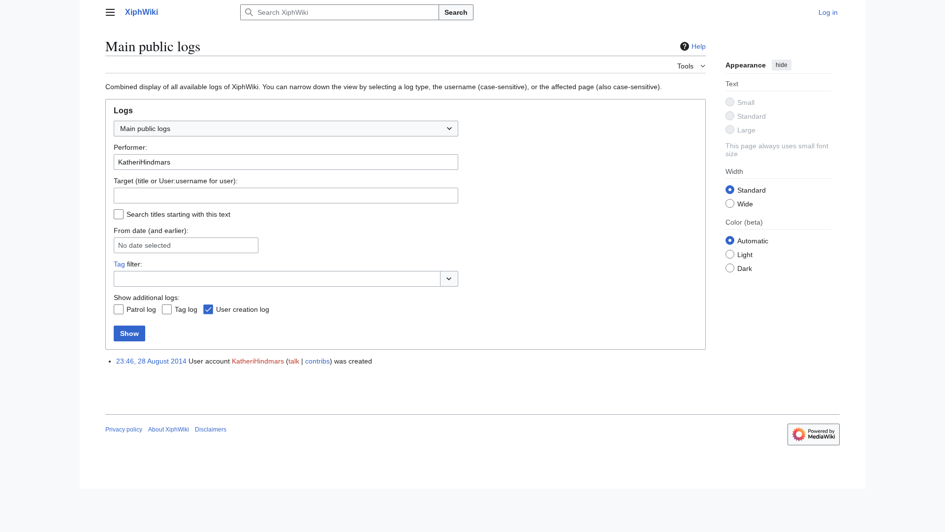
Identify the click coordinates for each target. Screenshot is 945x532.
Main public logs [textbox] (145, 129)
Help (699, 46)
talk (293, 361)
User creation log (242, 309)
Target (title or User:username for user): (176, 181)
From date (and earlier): (151, 230)
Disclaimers (210, 429)
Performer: (130, 147)
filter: (128, 264)
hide (782, 65)
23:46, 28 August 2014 (151, 361)
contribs (317, 361)
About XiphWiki (168, 429)
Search (456, 12)
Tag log (186, 309)
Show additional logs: (147, 297)
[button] (110, 12)
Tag (119, 264)
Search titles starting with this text (178, 214)
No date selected (144, 245)
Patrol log (141, 309)
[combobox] (286, 128)
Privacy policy (123, 429)
